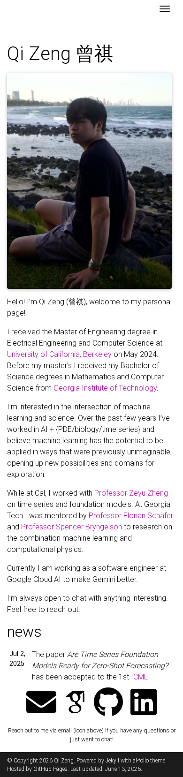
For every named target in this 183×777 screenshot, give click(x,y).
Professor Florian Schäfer (131, 515)
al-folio (141, 760)
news (24, 632)
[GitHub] (108, 703)
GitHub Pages (50, 769)
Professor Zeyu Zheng (131, 493)
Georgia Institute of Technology (105, 388)
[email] (41, 703)
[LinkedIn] (143, 703)
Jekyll (112, 760)
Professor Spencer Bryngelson (71, 526)
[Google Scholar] (75, 703)
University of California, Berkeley (59, 354)
